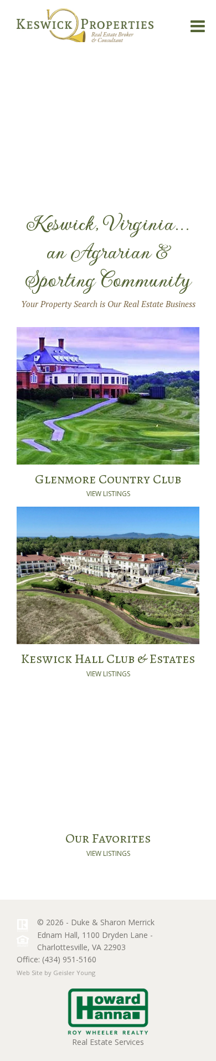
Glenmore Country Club (108, 479)
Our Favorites (108, 838)
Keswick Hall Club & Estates (108, 658)
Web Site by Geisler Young (56, 972)
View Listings (108, 493)
